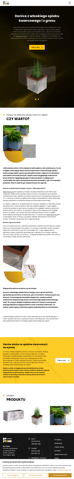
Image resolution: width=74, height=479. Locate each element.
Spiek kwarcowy (22, 178)
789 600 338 (35, 444)
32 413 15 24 (35, 441)
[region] (37, 469)
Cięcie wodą (59, 447)
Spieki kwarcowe (21, 36)
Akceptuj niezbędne (36, 475)
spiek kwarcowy (52, 215)
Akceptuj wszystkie (60, 475)
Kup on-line (36, 47)
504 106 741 (35, 453)
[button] (69, 3)
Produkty (58, 440)
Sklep (57, 458)
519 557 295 (35, 451)
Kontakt (58, 451)
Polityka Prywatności (64, 470)
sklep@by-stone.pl (38, 458)
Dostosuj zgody (12, 475)
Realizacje (58, 443)
